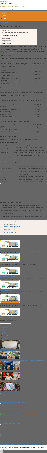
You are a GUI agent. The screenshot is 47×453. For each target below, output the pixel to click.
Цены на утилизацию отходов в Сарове (9, 37)
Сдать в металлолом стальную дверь (9, 350)
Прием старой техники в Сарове (10, 227)
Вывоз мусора (5, 337)
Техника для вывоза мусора (7, 43)
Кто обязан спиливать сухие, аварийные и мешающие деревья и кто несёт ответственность (22, 412)
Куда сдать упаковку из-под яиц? (8, 433)
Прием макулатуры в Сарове (9, 232)
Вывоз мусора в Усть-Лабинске (7, 263)
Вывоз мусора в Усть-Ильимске (7, 276)
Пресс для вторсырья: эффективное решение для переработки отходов (17, 371)
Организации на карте (7, 33)
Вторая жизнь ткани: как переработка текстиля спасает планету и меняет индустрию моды (22, 444)
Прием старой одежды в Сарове (10, 230)
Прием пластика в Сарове (9, 229)
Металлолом (5, 12)
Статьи (4, 338)
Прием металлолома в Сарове (10, 224)
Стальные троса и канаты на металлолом (10, 423)
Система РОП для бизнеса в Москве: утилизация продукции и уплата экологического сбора (22, 360)
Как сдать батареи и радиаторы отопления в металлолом (13, 402)
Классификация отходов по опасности (9, 41)
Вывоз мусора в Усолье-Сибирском (8, 303)
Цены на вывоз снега (5, 38)
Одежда (4, 15)
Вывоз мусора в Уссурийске (6, 290)
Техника (4, 18)
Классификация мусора (6, 40)
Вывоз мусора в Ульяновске (7, 317)
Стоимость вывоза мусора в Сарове (9, 35)
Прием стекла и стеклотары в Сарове (12, 226)
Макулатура (5, 13)
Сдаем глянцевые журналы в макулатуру (10, 381)
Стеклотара (5, 19)
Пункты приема (6, 3)
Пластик (4, 16)
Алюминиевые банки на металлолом (9, 392)
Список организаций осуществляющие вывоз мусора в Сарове (14, 32)
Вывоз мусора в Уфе (5, 249)
